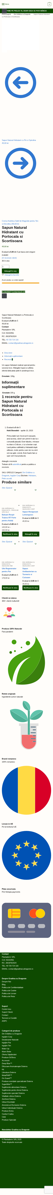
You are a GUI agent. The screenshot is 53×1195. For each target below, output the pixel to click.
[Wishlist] (15, 490)
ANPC (4, 1021)
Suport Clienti (7, 1012)
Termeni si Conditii (9, 1018)
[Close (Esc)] (4, 60)
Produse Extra (7, 1111)
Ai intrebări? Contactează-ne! (13, 292)
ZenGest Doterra (8, 1099)
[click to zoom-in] (20, 34)
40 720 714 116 (12, 340)
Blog (3, 984)
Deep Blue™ (7, 1063)
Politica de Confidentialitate (12, 987)
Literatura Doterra (9, 1072)
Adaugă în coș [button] (31, 534)
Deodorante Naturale (10, 1040)
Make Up (5, 1049)
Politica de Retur (8, 996)
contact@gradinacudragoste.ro (20, 343)
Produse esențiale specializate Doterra (17, 1081)
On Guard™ (7, 1078)
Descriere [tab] (8, 353)
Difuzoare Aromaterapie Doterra (14, 1066)
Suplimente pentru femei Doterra (15, 1090)
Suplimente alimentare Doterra (14, 1087)
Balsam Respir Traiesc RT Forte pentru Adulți (9, 518)
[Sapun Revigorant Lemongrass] (30, 494)
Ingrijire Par (7, 566)
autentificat (16, 464)
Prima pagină (6, 14)
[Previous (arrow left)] (4, 63)
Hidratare (32, 475)
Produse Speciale (9, 1120)
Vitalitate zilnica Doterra (11, 1096)
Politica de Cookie (9, 990)
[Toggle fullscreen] (15, 60)
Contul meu (6, 1009)
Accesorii (5, 1060)
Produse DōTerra (9, 1057)
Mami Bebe (6, 1052)
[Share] (9, 60)
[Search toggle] (4, 11)
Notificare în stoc (10, 534)
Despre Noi (6, 982)
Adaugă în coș (10, 271)
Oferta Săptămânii (9, 1054)
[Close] (4, 295)
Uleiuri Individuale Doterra (12, 1108)
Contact (5, 1015)
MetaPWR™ (7, 1075)
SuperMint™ (7, 1084)
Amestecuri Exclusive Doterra (14, 1105)
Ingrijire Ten (6, 1046)
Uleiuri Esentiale (8, 1102)
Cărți (4, 1117)
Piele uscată (7, 478)
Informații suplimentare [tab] (13, 356)
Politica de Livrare (9, 993)
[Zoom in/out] (20, 60)
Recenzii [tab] (8, 359)
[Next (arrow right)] (9, 63)
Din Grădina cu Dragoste (22, 14)
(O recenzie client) (9, 258)
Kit (3, 1069)
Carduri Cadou (8, 1114)
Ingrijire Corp (15, 475)
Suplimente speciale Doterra (13, 1093)
